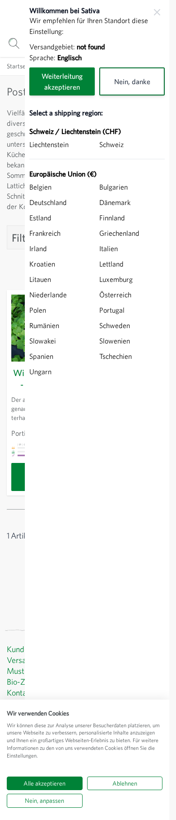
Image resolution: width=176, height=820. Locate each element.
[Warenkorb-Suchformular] (14, 43)
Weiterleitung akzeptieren (62, 81)
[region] (97, 410)
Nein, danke (132, 81)
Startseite (19, 66)
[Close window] (157, 12)
